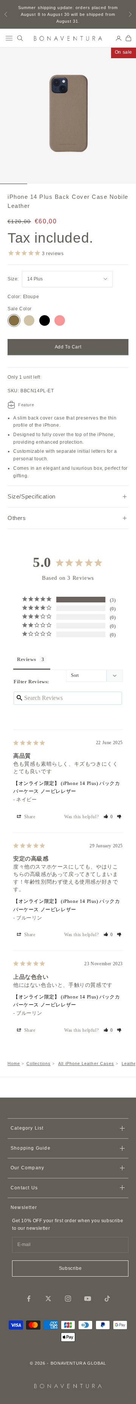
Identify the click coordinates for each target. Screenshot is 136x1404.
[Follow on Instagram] (68, 1298)
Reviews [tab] (26, 659)
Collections (38, 1063)
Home (14, 1063)
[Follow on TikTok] (107, 1298)
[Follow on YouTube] (87, 1298)
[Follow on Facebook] (28, 1298)
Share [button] (29, 816)
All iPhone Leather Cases (86, 1063)
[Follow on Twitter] (48, 1298)
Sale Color (20, 308)
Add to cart (68, 347)
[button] (108, 816)
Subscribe (70, 1268)
